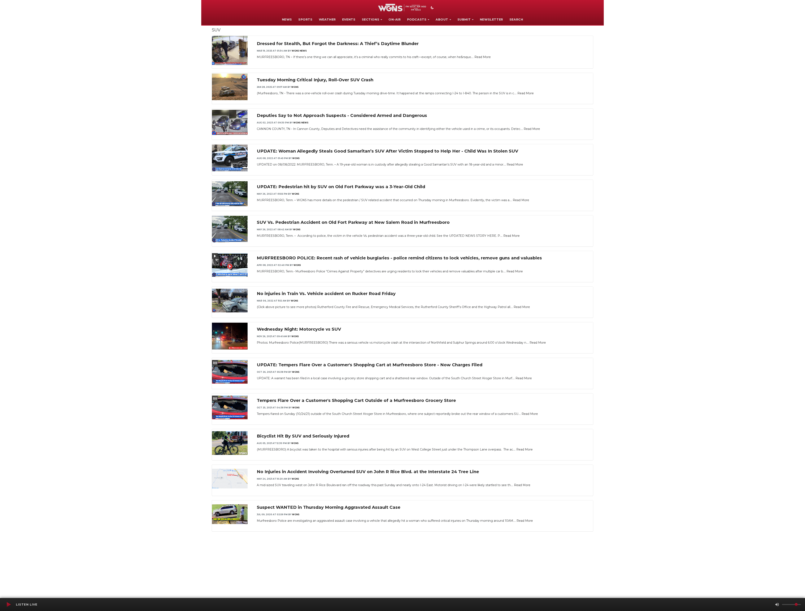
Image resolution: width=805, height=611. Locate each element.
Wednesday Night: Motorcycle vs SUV (299, 329)
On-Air (394, 19)
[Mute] (777, 604)
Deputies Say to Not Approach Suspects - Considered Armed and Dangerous (342, 115)
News (287, 19)
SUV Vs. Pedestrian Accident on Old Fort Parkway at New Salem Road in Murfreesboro (353, 222)
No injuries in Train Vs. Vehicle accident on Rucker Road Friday (326, 293)
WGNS (295, 87)
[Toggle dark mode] (431, 8)
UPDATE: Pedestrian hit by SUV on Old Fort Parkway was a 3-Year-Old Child (341, 186)
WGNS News (299, 50)
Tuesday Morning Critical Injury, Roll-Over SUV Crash (315, 80)
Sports (305, 19)
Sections (370, 19)
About (442, 19)
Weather (327, 19)
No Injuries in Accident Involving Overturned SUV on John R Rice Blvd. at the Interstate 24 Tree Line (368, 471)
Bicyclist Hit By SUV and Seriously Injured (303, 436)
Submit (464, 19)
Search (516, 19)
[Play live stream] (8, 604)
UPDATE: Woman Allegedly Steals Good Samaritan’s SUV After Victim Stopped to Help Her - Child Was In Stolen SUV (387, 151)
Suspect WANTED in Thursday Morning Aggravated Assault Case (328, 507)
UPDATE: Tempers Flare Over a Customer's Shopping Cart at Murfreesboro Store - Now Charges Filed (369, 364)
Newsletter (491, 19)
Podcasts (417, 19)
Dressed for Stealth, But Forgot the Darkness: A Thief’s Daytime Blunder (338, 43)
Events (349, 19)
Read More (482, 57)
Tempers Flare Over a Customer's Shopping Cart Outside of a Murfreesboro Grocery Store (356, 400)
